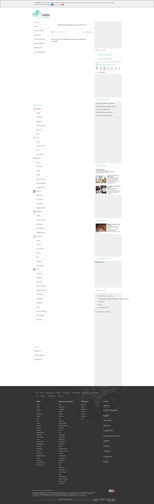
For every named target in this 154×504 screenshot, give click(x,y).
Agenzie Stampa (41, 286)
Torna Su (116, 388)
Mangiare (83, 404)
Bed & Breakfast (41, 183)
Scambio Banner (39, 355)
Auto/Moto (39, 282)
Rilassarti (83, 414)
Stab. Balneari (40, 228)
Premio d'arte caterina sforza (104, 115)
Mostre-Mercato (41, 462)
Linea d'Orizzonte (100, 169)
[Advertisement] (108, 32)
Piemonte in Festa (111, 421)
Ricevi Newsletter (39, 52)
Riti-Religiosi (40, 448)
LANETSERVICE (112, 500)
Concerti (39, 425)
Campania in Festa (111, 457)
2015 (100, 304)
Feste (38, 411)
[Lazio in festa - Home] (44, 14)
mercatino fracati (103, 307)
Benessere (39, 224)
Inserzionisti (38, 359)
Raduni (38, 458)
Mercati (38, 430)
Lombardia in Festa (111, 431)
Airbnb (38, 113)
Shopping (39, 277)
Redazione (37, 351)
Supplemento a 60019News (65, 499)
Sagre (38, 404)
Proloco (38, 253)
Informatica (39, 294)
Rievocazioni (40, 465)
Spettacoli (39, 261)
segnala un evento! (82, 494)
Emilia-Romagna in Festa (111, 411)
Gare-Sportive (40, 441)
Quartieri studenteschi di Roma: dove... (113, 176)
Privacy (113, 499)
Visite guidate (40, 265)
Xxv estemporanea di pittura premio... (106, 106)
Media (38, 240)
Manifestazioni (40, 444)
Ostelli (38, 170)
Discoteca (39, 435)
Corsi (38, 439)
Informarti (83, 416)
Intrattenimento (40, 432)
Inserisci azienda (39, 39)
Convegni (39, 446)
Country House (40, 125)
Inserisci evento (39, 30)
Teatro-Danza (40, 437)
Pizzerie (38, 129)
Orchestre (39, 273)
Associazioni (40, 248)
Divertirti (83, 411)
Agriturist (39, 121)
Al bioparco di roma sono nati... (105, 112)
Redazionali (38, 47)
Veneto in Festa (111, 441)
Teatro (38, 407)
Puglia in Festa (111, 416)
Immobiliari (39, 298)
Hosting (95, 500)
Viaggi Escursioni (41, 290)
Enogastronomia (41, 455)
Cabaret (39, 416)
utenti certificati (41, 495)
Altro (82, 418)
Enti (37, 257)
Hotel (37, 162)
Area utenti (37, 35)
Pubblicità (108, 499)
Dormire (83, 409)
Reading (39, 451)
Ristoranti (39, 117)
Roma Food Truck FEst (105, 296)
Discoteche (39, 199)
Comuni (38, 244)
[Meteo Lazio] (99, 262)
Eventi (36, 26)
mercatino (101, 302)
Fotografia (39, 303)
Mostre (38, 423)
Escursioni (39, 453)
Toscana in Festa (111, 452)
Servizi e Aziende (41, 311)
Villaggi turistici (40, 187)
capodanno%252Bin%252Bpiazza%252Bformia (113, 299)
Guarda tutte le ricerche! (102, 312)
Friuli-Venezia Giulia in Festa (111, 436)
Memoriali (39, 460)
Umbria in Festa (111, 447)
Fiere (38, 418)
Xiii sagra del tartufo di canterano (105, 103)
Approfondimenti (39, 43)
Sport (37, 307)
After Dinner (39, 154)
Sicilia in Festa (111, 462)
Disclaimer (102, 499)
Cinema (38, 409)
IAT (60, 418)
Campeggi (39, 166)
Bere (82, 407)
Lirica (38, 421)
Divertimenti (39, 203)
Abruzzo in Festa (111, 426)
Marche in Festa (111, 406)
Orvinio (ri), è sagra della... (103, 109)
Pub (37, 134)
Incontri (38, 428)
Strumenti (39, 319)
